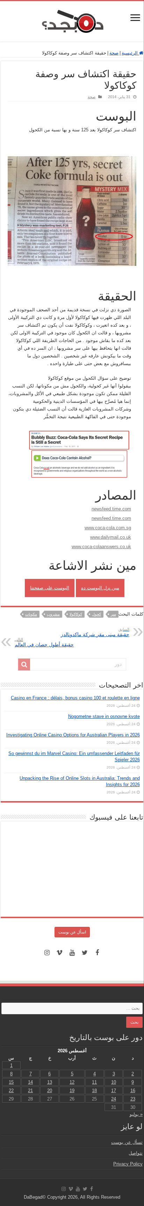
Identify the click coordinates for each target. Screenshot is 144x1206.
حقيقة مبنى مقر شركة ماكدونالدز (95, 632)
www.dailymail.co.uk (110, 537)
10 (113, 1082)
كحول (96, 614)
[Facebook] (97, 952)
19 (72, 1090)
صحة (113, 53)
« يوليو (136, 1114)
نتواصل (136, 1153)
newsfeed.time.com (111, 508)
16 (132, 1090)
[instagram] (46, 952)
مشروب (53, 614)
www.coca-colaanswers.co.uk (101, 546)
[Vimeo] (59, 952)
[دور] (24, 664)
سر (113, 614)
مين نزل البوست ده (100, 587)
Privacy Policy (128, 1164)
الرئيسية (130, 53)
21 (30, 1090)
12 (72, 1082)
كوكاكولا (76, 614)
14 (30, 1082)
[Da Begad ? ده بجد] (72, 20)
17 (113, 1090)
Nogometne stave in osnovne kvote (104, 716)
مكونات (31, 614)
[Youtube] (72, 952)
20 (49, 1090)
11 (94, 1082)
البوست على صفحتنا (49, 587)
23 (132, 1099)
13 (49, 1082)
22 (11, 1090)
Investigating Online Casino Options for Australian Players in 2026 (73, 735)
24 (113, 1099)
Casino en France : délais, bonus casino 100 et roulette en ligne (75, 697)
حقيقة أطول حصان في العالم (44, 642)
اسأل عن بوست (72, 932)
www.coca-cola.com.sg (108, 527)
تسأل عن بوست (127, 1142)
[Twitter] (84, 952)
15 (11, 1082)
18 (94, 1090)
